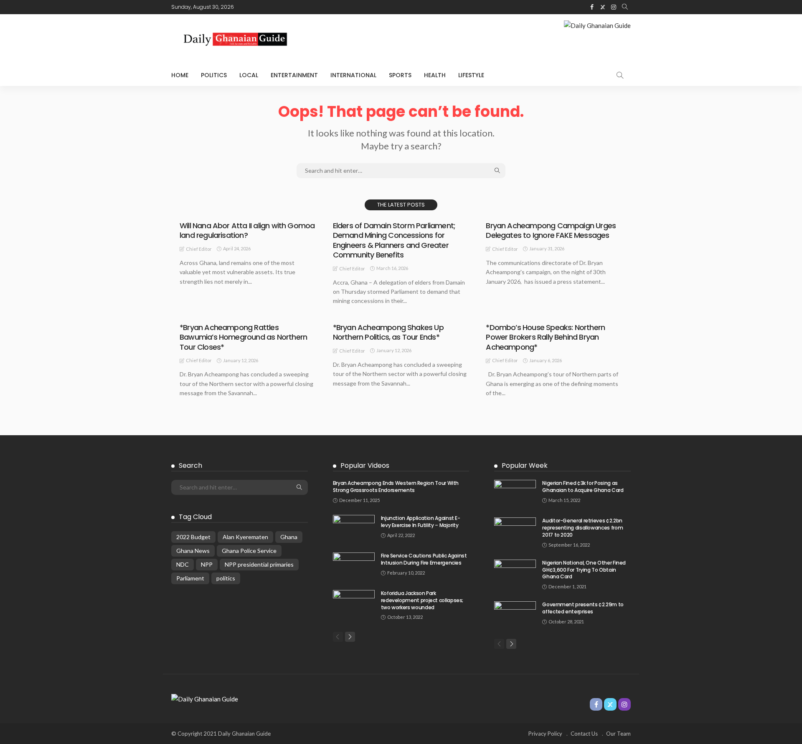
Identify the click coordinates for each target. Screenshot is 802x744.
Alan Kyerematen (245, 536)
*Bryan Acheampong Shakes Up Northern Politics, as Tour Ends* (388, 332)
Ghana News (193, 550)
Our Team (618, 733)
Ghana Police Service (249, 550)
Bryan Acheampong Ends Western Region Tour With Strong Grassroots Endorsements (396, 486)
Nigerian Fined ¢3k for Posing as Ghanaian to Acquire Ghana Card (582, 486)
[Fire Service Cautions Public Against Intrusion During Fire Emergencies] (354, 566)
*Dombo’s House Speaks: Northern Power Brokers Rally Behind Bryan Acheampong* (545, 337)
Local (248, 75)
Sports (400, 75)
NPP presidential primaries (259, 564)
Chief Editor (199, 249)
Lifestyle (471, 75)
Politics (214, 75)
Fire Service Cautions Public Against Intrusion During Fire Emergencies (424, 559)
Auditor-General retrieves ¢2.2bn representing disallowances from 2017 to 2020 (582, 527)
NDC (182, 564)
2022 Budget (193, 536)
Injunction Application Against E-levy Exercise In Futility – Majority (420, 521)
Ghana (288, 536)
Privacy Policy (545, 733)
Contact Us (584, 733)
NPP (207, 564)
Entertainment (294, 75)
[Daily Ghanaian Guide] (204, 698)
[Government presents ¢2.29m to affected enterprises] (515, 614)
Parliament (190, 578)
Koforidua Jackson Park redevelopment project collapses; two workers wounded (422, 600)
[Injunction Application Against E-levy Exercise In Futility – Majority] (354, 528)
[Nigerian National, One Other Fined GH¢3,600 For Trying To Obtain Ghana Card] (515, 573)
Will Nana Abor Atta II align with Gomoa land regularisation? (247, 230)
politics (225, 578)
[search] (625, 7)
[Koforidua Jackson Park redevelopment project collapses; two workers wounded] (354, 603)
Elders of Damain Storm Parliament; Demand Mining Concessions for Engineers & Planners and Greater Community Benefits (394, 240)
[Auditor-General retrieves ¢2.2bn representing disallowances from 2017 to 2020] (515, 531)
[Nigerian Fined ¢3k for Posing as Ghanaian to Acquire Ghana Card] (515, 493)
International (353, 75)
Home (179, 75)
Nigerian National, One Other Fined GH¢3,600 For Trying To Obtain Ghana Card (584, 569)
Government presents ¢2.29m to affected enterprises (583, 608)
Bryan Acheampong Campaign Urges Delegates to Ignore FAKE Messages (551, 230)
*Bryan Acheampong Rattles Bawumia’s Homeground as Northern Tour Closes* (243, 337)
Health (435, 75)
